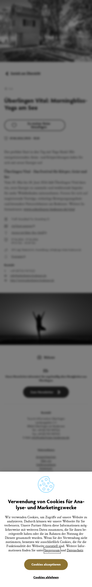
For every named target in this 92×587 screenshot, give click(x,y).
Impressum (52, 550)
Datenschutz (75, 550)
